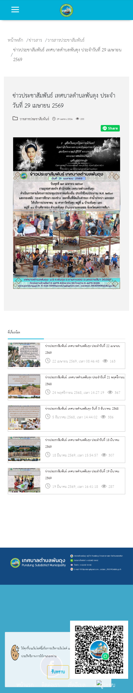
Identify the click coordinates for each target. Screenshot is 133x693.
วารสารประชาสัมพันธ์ (66, 40)
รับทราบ (58, 672)
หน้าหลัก (15, 40)
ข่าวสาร (35, 40)
